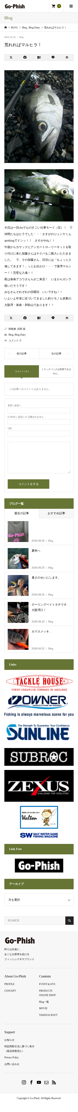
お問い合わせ (11, 1064)
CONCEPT (10, 990)
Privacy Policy (11, 1057)
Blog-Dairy (20, 334)
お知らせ (9, 1039)
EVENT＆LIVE (47, 984)
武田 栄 (21, 328)
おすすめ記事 (56, 513)
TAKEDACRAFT (48, 1015)
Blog (21, 37)
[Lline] (53, 57)
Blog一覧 (44, 1001)
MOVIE (43, 1008)
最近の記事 (21, 513)
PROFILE (9, 984)
